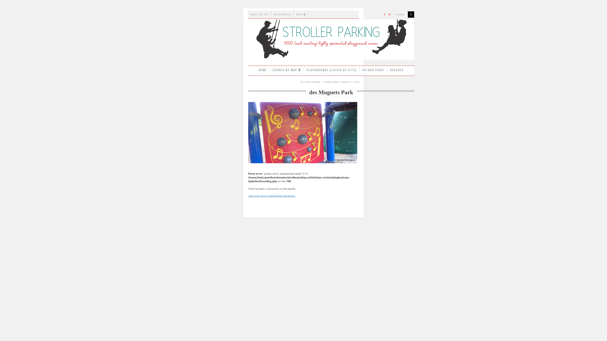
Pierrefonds (331, 82)
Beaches (397, 70)
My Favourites (282, 14)
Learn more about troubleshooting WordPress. (272, 196)
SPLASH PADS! (373, 70)
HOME (263, 70)
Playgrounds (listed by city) (332, 70)
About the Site (260, 14)
